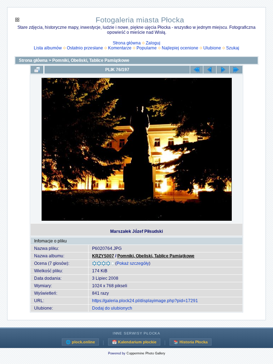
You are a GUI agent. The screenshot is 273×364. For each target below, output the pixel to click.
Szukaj (232, 48)
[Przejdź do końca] (236, 70)
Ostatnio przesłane (85, 48)
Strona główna (127, 43)
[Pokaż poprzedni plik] (209, 70)
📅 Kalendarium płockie (134, 342)
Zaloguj (153, 43)
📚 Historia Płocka (190, 342)
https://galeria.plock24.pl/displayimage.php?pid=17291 (145, 300)
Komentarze (120, 48)
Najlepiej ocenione (180, 48)
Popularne (146, 48)
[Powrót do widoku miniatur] (37, 70)
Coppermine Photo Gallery (146, 353)
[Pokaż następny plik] (222, 70)
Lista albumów (48, 48)
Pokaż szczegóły (133, 263)
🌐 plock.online (80, 342)
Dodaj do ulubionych (112, 308)
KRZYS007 (103, 255)
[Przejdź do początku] (196, 70)
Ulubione (212, 48)
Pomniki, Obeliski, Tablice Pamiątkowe (90, 60)
